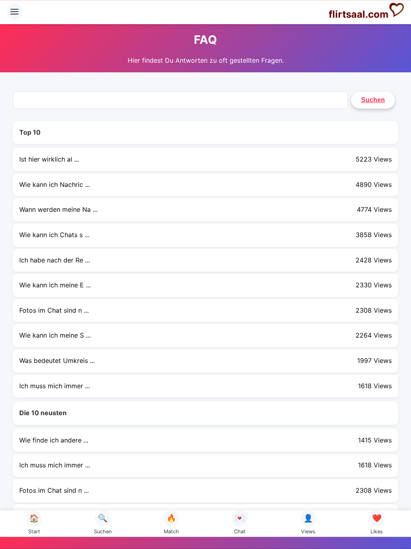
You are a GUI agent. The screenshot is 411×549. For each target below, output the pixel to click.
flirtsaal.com (359, 14)
